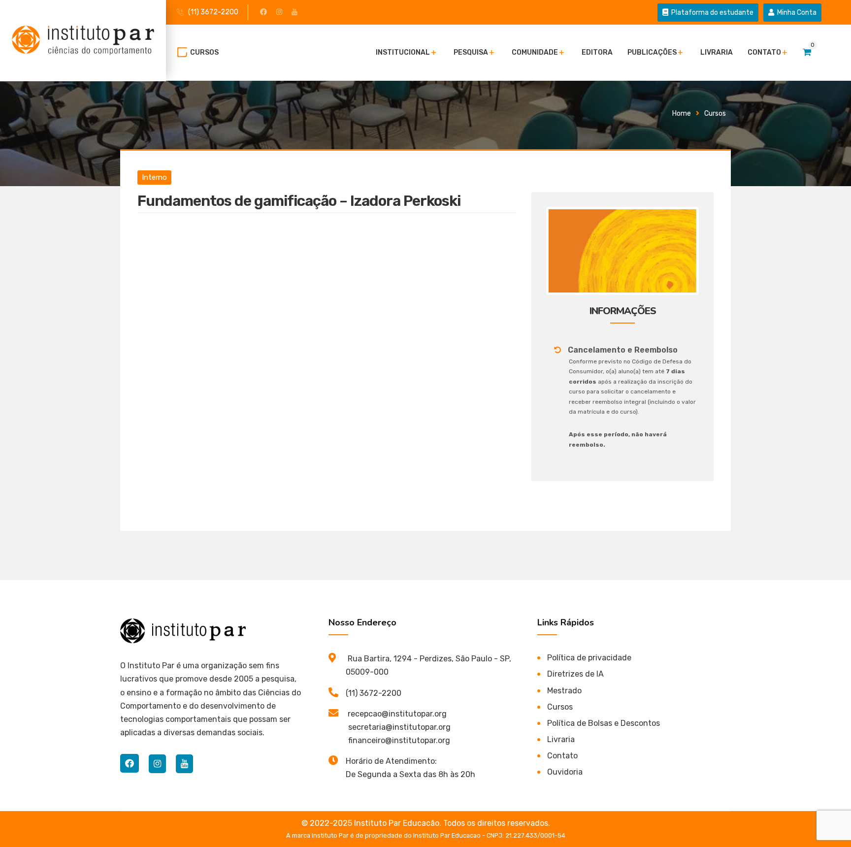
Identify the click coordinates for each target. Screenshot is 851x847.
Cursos (204, 52)
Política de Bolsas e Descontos (603, 723)
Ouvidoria (565, 772)
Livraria (716, 52)
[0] (807, 52)
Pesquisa (471, 52)
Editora (597, 52)
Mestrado (564, 690)
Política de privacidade (589, 657)
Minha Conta (796, 12)
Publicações (652, 52)
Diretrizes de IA (575, 674)
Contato (764, 52)
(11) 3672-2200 (213, 12)
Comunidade (535, 52)
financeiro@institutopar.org (399, 740)
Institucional (403, 52)
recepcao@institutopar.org (397, 713)
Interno (154, 177)
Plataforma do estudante (711, 12)
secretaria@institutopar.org (399, 727)
